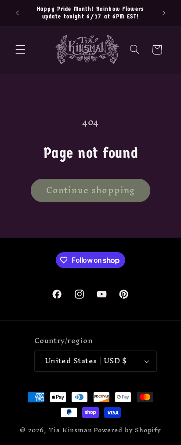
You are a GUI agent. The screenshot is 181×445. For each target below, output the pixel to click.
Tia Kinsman (70, 430)
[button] (20, 50)
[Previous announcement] (17, 12)
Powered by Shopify (127, 430)
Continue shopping (90, 190)
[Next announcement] (164, 12)
